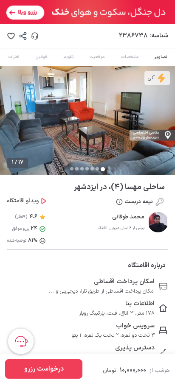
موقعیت (96, 57)
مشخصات (129, 57)
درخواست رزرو (44, 369)
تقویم (68, 57)
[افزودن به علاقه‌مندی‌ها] (11, 36)
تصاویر (161, 57)
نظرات (13, 57)
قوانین (41, 57)
